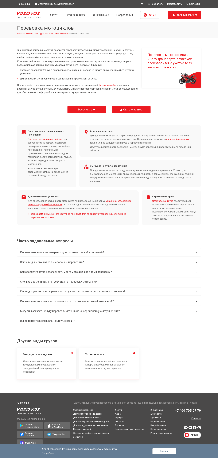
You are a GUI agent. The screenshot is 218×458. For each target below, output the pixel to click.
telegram (190, 428)
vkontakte (186, 428)
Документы (156, 414)
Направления (124, 14)
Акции (118, 414)
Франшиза (156, 417)
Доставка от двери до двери (87, 414)
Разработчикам (158, 425)
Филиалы (119, 421)
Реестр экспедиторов (161, 433)
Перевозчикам (158, 421)
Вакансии (119, 425)
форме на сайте (107, 85)
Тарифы (119, 417)
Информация (101, 14)
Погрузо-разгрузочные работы (45, 139)
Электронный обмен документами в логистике (91, 435)
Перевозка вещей (82, 429)
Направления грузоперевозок (129, 429)
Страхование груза (162, 201)
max (199, 428)
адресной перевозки (177, 139)
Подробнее (48, 453)
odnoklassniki (194, 428)
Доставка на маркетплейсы (87, 417)
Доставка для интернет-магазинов (90, 425)
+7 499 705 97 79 (188, 410)
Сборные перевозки (83, 410)
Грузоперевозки (76, 14)
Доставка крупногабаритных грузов (91, 421)
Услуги (54, 14)
